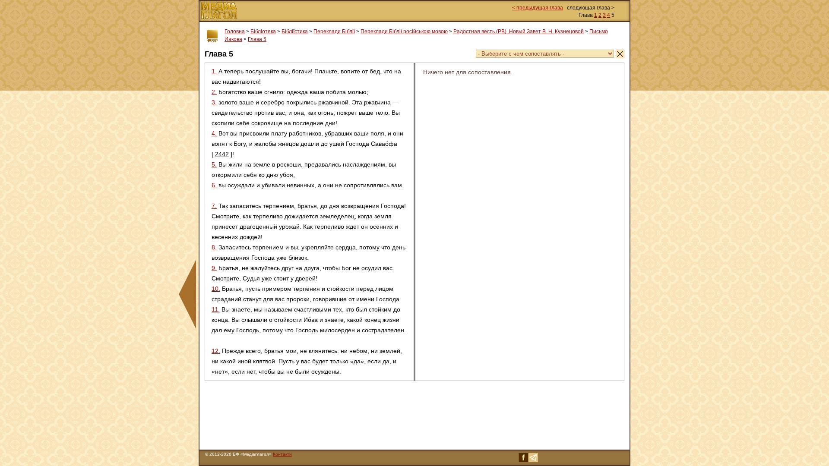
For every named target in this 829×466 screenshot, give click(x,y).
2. (214, 91)
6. (214, 185)
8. (214, 247)
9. (214, 267)
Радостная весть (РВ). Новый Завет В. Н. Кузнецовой (518, 31)
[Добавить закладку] (212, 36)
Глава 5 (257, 39)
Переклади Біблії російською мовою (404, 31)
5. (214, 164)
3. (214, 102)
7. (214, 205)
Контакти (282, 454)
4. (214, 133)
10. (216, 288)
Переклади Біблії (334, 31)
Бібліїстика (295, 31)
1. (214, 71)
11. (216, 309)
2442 (222, 154)
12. (216, 350)
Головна (235, 31)
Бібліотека (263, 31)
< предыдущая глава (537, 8)
